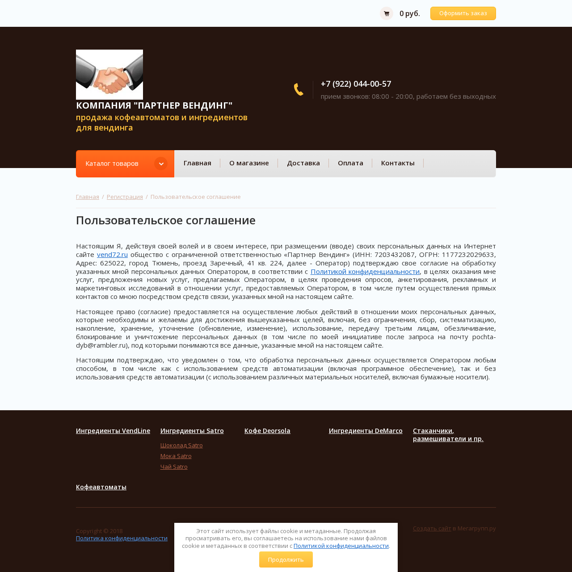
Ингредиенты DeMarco (366, 431)
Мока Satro (176, 456)
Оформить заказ (463, 13)
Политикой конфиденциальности (341, 546)
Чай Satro (174, 467)
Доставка (303, 162)
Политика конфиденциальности (122, 538)
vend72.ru (112, 254)
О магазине (249, 162)
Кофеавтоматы (101, 487)
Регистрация (125, 197)
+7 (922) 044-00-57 (356, 83)
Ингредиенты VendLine (113, 431)
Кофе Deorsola (267, 431)
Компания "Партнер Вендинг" (154, 105)
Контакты (398, 162)
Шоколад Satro (181, 445)
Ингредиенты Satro (192, 431)
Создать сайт (432, 528)
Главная (197, 162)
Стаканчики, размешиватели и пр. (448, 435)
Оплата (350, 162)
